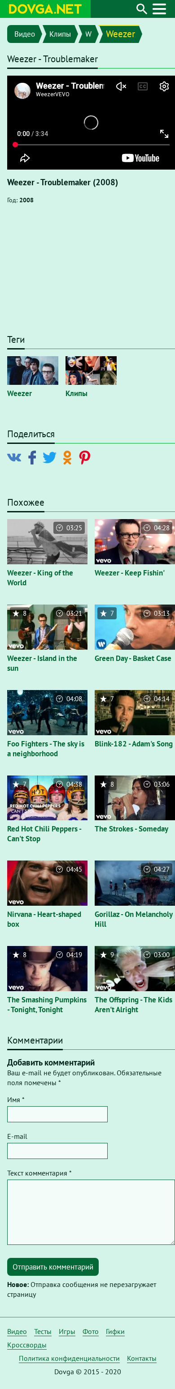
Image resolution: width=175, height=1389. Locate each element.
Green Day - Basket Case (133, 658)
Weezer (120, 34)
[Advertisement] (87, 273)
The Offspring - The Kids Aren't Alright (133, 1004)
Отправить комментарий (53, 1267)
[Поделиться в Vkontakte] (16, 456)
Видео (24, 34)
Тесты (43, 1331)
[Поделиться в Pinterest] (86, 456)
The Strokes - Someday (131, 829)
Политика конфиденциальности (69, 1358)
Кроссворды (27, 1344)
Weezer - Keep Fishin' (130, 573)
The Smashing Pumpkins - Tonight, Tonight (47, 1004)
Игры (67, 1331)
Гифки (115, 1331)
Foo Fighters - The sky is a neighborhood (45, 748)
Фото (91, 1331)
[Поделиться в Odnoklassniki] (69, 456)
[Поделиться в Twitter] (51, 456)
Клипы (60, 34)
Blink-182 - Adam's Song (134, 744)
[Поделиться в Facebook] (34, 456)
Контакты (142, 1358)
